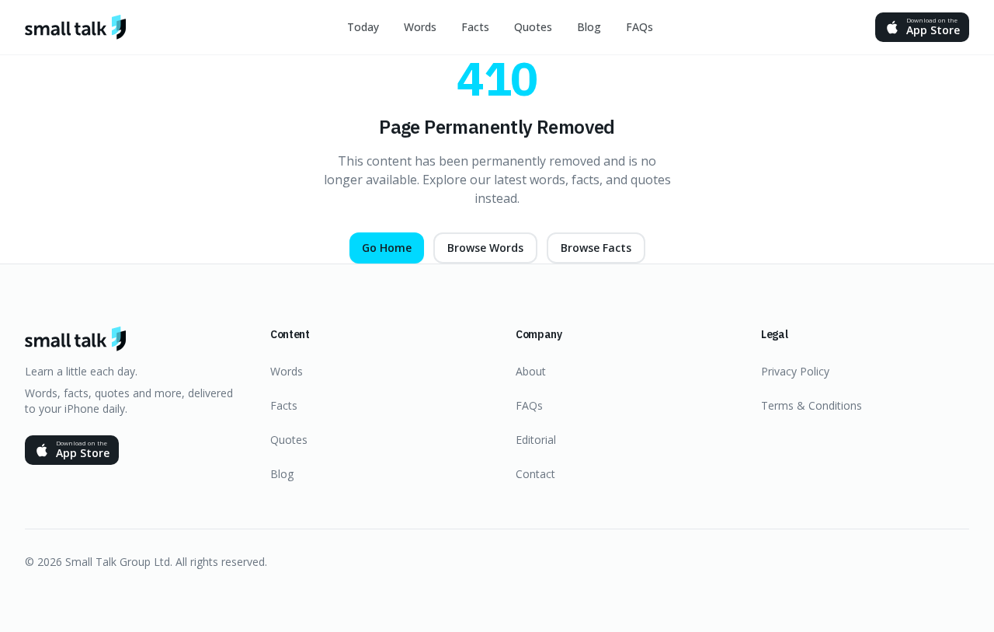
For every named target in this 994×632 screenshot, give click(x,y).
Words (420, 26)
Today (363, 26)
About (531, 371)
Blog (589, 26)
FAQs (639, 26)
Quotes (533, 26)
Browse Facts (596, 247)
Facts (475, 26)
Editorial (536, 439)
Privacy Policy (795, 371)
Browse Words (485, 247)
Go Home (387, 247)
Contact (535, 473)
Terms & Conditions (811, 405)
